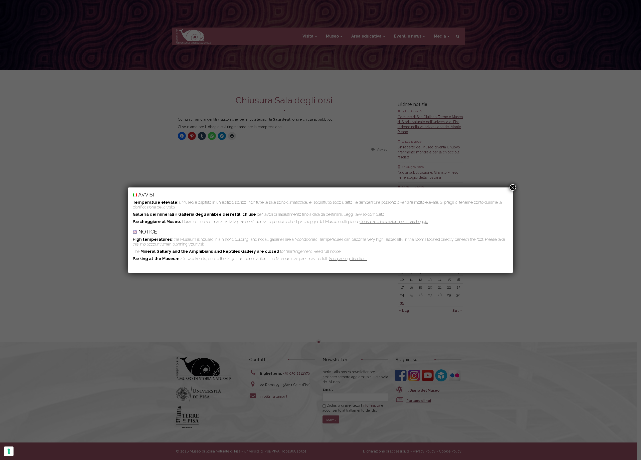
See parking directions (348, 258)
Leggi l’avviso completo (364, 214)
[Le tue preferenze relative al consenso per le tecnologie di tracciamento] (9, 451)
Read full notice (327, 251)
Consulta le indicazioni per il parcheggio (394, 221)
